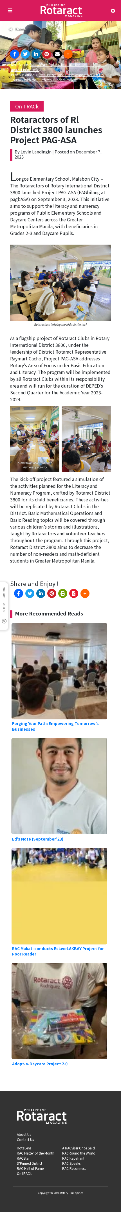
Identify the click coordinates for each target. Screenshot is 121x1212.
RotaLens (24, 1147)
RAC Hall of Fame (30, 1168)
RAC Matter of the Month (35, 1153)
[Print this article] (62, 593)
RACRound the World (78, 1153)
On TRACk (27, 106)
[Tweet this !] (25, 54)
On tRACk (24, 1173)
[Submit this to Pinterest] (46, 54)
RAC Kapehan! (73, 1158)
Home (20, 28)
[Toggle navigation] (114, 11)
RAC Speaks (71, 1163)
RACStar (23, 1158)
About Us (24, 1134)
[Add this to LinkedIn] (36, 54)
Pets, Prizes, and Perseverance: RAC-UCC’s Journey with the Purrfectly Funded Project (57, 77)
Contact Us (25, 1139)
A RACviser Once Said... (79, 1147)
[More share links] (68, 54)
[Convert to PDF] (73, 593)
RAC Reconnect (74, 1168)
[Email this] (57, 54)
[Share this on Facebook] (14, 54)
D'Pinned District (29, 1163)
